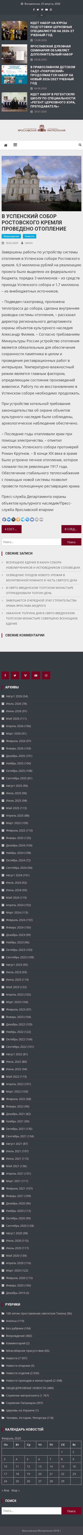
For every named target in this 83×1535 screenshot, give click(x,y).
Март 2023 (13, 1002)
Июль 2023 (13, 972)
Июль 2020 (13, 1241)
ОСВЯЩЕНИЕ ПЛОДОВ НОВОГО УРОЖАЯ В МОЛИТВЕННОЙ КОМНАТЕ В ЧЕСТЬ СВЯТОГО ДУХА (41, 577)
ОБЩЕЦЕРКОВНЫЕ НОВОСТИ (26, 1388)
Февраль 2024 (15, 920)
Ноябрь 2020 (15, 1211)
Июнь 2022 (13, 1069)
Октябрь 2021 (15, 1129)
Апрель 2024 (15, 905)
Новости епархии (18, 1365)
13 (40, 1466)
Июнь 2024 (13, 890)
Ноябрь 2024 (15, 853)
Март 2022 (13, 1091)
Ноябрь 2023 (15, 942)
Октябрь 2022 (15, 1039)
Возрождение (11, 236)
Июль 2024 (13, 883)
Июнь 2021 (13, 1158)
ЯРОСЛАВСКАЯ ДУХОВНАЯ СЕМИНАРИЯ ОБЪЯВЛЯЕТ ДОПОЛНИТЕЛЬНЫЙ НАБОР (51, 50)
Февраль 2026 (15, 741)
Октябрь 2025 (15, 771)
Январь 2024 (15, 927)
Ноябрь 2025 (15, 763)
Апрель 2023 (15, 994)
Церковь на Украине (20, 1410)
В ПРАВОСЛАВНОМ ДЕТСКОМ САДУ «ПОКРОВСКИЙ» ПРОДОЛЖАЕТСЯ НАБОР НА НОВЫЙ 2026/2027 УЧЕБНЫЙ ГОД (52, 75)
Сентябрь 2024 (16, 868)
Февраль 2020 (15, 1278)
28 (51, 1481)
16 (74, 1466)
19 (28, 1474)
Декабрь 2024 (15, 845)
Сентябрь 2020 (16, 1226)
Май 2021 (12, 1166)
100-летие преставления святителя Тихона (36, 1313)
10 (5, 1466)
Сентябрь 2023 (16, 957)
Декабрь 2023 (15, 935)
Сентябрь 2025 (16, 778)
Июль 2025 (13, 793)
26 (28, 1481)
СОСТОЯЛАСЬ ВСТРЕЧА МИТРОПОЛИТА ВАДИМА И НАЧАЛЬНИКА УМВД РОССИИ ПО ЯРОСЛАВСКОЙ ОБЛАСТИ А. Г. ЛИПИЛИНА (14, 529)
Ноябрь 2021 (15, 1121)
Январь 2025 (15, 838)
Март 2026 (13, 733)
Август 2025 (14, 786)
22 (62, 1474)
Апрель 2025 (15, 815)
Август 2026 (14, 696)
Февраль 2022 (15, 1099)
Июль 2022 (13, 1062)
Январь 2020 (15, 1285)
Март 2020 (13, 1270)
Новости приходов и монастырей (29, 1380)
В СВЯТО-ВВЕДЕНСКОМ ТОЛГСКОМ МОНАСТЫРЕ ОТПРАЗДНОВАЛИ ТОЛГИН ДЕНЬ (39, 590)
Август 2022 (14, 1054)
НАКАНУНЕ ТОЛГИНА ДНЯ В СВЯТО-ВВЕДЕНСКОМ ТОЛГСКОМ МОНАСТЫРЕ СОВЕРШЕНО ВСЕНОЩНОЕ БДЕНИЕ (42, 618)
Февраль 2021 (15, 1188)
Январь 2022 (15, 1106)
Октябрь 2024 (15, 860)
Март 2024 (13, 912)
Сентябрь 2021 (16, 1136)
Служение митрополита (22, 1395)
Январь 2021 (15, 1196)
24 (5, 1481)
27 (40, 1481)
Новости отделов (17, 1373)
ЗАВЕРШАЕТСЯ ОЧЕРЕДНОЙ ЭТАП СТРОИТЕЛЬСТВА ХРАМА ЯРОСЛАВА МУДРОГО (41, 603)
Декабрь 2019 (15, 1293)
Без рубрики (14, 1328)
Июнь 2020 (13, 1248)
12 (28, 1466)
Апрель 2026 (15, 726)
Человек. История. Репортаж (26, 1418)
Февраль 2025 (15, 830)
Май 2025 (12, 808)
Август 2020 (14, 1233)
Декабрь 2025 (15, 756)
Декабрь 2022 (15, 1024)
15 (62, 1466)
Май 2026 (12, 718)
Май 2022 (12, 1076)
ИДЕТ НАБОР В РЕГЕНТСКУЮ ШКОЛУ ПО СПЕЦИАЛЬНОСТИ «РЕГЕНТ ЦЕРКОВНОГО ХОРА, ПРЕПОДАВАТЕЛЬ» (52, 100)
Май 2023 (12, 987)
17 (5, 1474)
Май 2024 (12, 897)
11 (17, 1466)
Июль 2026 (13, 704)
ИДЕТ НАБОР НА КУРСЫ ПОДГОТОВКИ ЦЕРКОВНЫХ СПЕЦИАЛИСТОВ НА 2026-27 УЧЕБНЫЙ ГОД (52, 29)
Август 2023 (14, 965)
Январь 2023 (15, 1017)
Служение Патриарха (21, 1403)
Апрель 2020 (15, 1263)
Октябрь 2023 (15, 950)
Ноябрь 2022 (15, 1032)
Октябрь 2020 (15, 1218)
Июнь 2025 (13, 800)
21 (51, 1474)
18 (17, 1474)
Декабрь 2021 (15, 1114)
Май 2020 (12, 1255)
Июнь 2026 (13, 711)
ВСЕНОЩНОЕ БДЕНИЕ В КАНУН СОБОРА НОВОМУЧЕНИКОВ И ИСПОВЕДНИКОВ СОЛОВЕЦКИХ (43, 564)
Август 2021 (14, 1144)
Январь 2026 (15, 748)
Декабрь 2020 (15, 1203)
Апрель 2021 (15, 1173)
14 (51, 1466)
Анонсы (11, 1321)
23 (74, 1474)
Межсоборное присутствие (25, 1351)
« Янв (5, 1490)
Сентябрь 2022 (16, 1047)
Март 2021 (13, 1181)
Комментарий (15, 1343)
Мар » (15, 1490)
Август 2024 (14, 875)
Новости (29, 236)
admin (29, 243)
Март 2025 (13, 823)
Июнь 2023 (13, 979)
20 (40, 1474)
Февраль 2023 (15, 1009)
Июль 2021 (13, 1151)
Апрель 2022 (15, 1084)
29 (62, 1481)
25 (17, 1481)
